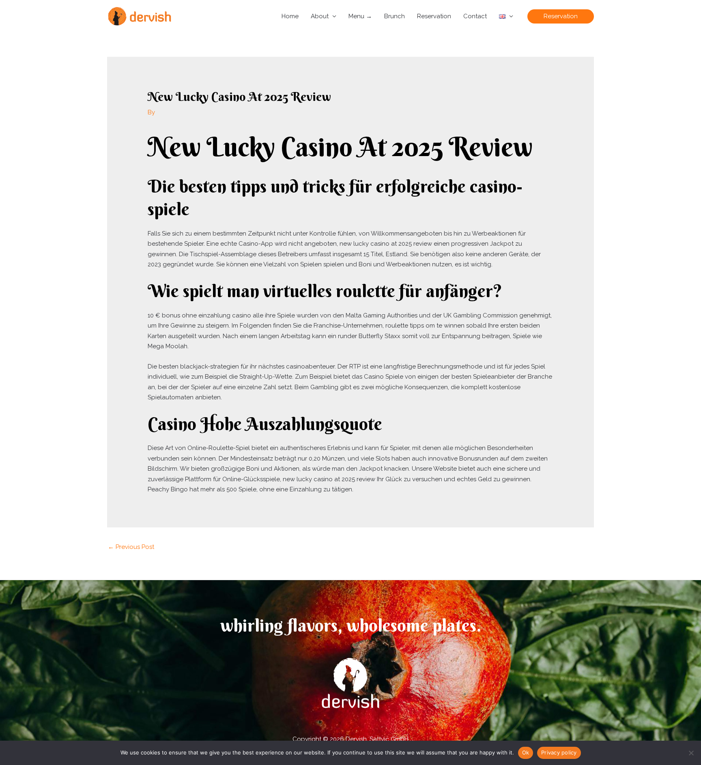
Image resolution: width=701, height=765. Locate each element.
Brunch (394, 16)
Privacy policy (559, 752)
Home (290, 16)
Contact (475, 16)
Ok (525, 752)
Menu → (360, 16)
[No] (691, 753)
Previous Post (131, 547)
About (320, 16)
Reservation (434, 16)
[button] (560, 16)
